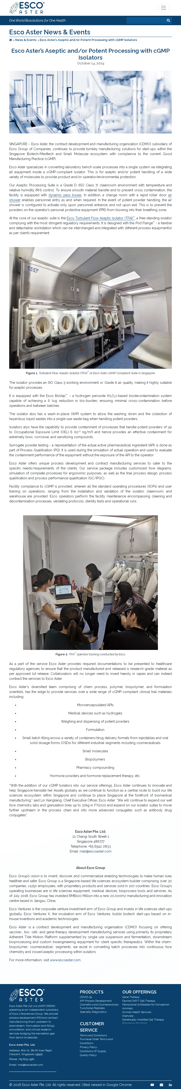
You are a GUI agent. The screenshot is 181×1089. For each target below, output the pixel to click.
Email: (13, 1064)
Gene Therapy (131, 997)
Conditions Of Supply (93, 1051)
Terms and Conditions (93, 1035)
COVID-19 (86, 997)
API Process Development (96, 1000)
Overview (128, 1015)
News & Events (26, 40)
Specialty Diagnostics (93, 1011)
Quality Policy (88, 1055)
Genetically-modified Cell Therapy (143, 1019)
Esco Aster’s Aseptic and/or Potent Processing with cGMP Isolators (88, 40)
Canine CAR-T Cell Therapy (138, 1000)
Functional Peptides (92, 1008)
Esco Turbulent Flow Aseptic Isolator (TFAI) (101, 218)
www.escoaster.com (65, 960)
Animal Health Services (136, 1012)
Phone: (13, 1059)
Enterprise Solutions (134, 1023)
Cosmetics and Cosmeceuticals (99, 1004)
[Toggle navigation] (163, 8)
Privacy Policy (88, 1047)
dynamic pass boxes (65, 195)
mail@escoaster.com (95, 851)
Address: (14, 1050)
